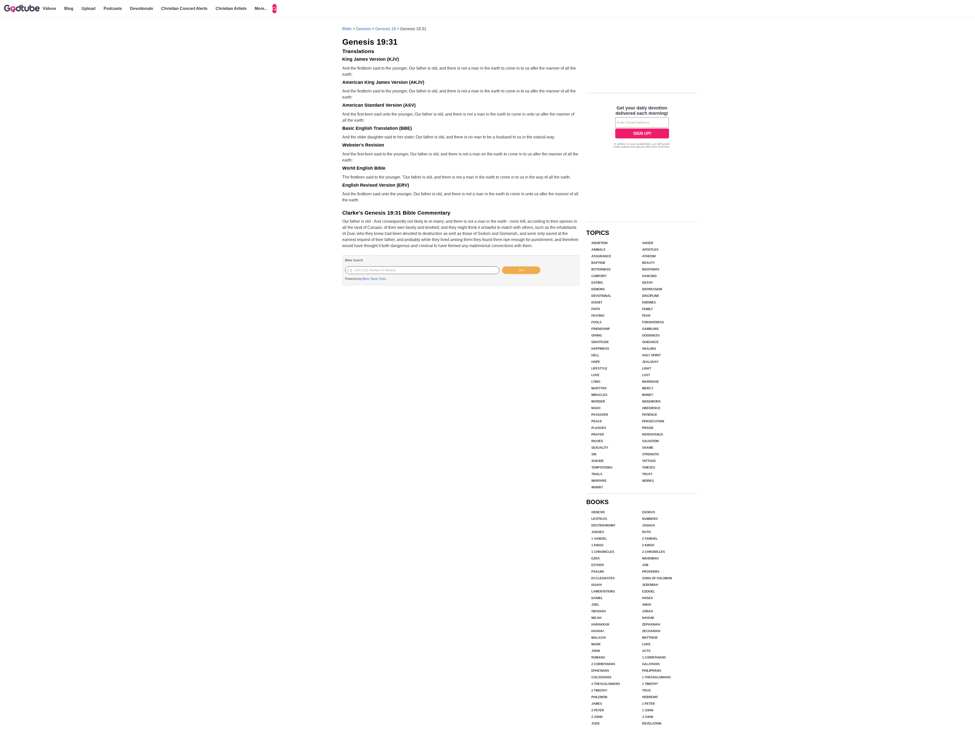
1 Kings (597, 545)
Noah (595, 408)
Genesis (363, 29)
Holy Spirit (651, 355)
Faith (595, 309)
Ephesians (600, 670)
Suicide (597, 461)
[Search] (274, 8)
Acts (646, 651)
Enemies (649, 302)
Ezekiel (648, 591)
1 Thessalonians (656, 677)
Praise (648, 428)
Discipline (650, 296)
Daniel (597, 598)
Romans (598, 657)
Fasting (597, 315)
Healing (649, 348)
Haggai (597, 631)
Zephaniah (651, 624)
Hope (595, 362)
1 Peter (648, 703)
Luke (646, 644)
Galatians (651, 664)
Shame (647, 448)
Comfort (599, 276)
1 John (647, 710)
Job (645, 565)
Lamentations (603, 591)
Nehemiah (650, 558)
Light (646, 368)
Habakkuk (600, 624)
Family (647, 309)
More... (261, 8)
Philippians (651, 670)
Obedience (651, 408)
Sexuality (599, 448)
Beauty (648, 263)
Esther (597, 565)
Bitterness (601, 269)
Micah (596, 618)
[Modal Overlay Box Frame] (642, 127)
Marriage (650, 381)
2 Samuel (650, 538)
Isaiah (596, 585)
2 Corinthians (603, 664)
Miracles (599, 395)
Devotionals (141, 8)
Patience (649, 414)
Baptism (598, 263)
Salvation (650, 441)
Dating (597, 282)
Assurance (601, 256)
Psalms (597, 571)
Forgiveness (653, 322)
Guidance (650, 342)
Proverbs (650, 571)
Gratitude (600, 342)
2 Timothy (599, 690)
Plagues (598, 428)
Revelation (651, 723)
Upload (88, 8)
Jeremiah (650, 585)
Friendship (600, 329)
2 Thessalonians (605, 684)
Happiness (600, 348)
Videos (49, 8)
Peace (596, 421)
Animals (598, 249)
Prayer (597, 434)
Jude (595, 723)
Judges (597, 532)
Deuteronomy (603, 525)
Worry (597, 487)
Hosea (647, 598)
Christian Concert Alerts (184, 8)
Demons (598, 289)
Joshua (648, 525)
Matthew (649, 637)
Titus (646, 690)
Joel (595, 604)
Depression (652, 289)
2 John (597, 717)
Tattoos (649, 461)
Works (648, 481)
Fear (646, 315)
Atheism (649, 256)
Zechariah (651, 631)
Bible (347, 29)
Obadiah (598, 611)
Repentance (652, 434)
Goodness (651, 335)
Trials (596, 474)
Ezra (595, 558)
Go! (521, 270)
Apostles (650, 249)
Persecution (653, 421)
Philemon (599, 697)
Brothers (650, 269)
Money (647, 395)
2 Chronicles (653, 552)
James (596, 703)
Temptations (601, 467)
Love (595, 375)
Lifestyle (599, 368)
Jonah (647, 611)
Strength (650, 454)
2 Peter (597, 710)
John (595, 651)
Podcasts (113, 8)
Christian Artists (231, 8)
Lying (595, 381)
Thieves (648, 467)
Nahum (648, 618)
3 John (647, 717)
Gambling (650, 329)
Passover (599, 414)
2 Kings (648, 545)
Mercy (647, 388)
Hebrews (650, 697)
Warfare (599, 481)
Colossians (601, 677)
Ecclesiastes (603, 578)
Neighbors (651, 401)
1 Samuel (599, 538)
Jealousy (650, 362)
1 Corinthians (654, 657)
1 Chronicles (602, 552)
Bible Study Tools (374, 279)
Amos (646, 604)
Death (647, 282)
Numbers (650, 519)
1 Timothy (650, 684)
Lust (646, 375)
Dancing (649, 276)
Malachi (598, 637)
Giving (596, 335)
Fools (596, 322)
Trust (647, 474)
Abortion (599, 243)
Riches (597, 441)
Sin (593, 454)
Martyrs (599, 388)
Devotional (601, 296)
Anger (647, 243)
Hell (595, 355)
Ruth (646, 532)
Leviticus (599, 519)
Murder (598, 401)
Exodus (648, 512)
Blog (68, 8)
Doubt (596, 302)
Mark (596, 644)
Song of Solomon (657, 578)
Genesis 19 (385, 29)
